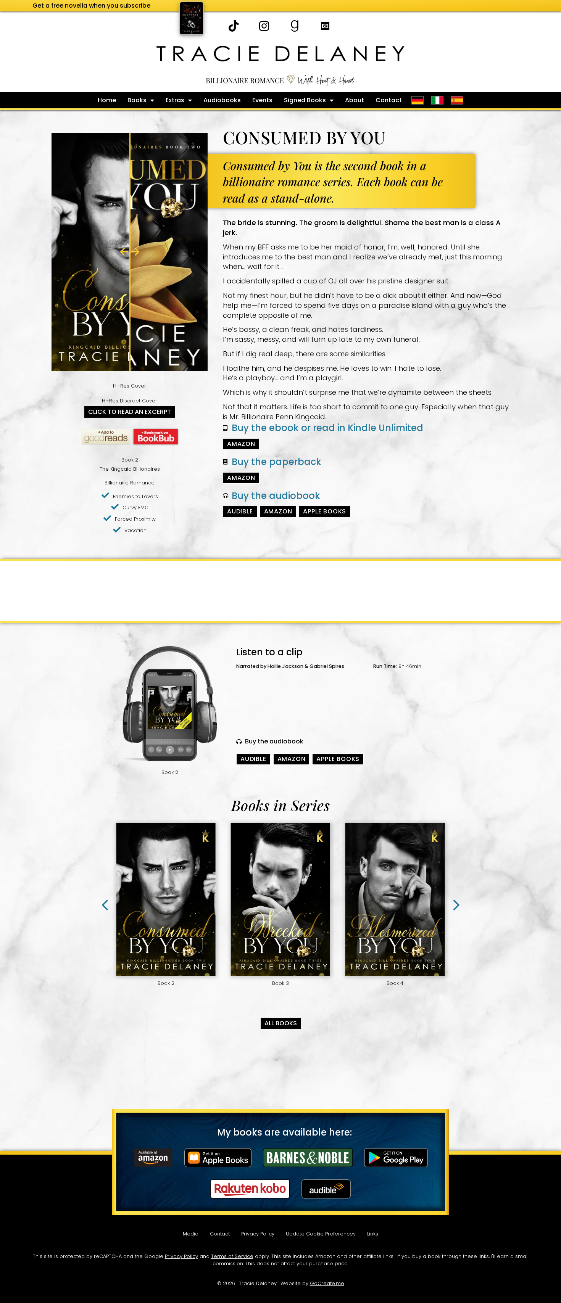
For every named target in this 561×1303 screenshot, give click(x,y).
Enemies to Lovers (135, 496)
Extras (175, 100)
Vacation (135, 530)
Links (372, 1234)
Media (190, 1234)
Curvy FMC (135, 507)
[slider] (129, 251)
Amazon (241, 443)
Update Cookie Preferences (321, 1234)
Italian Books (437, 100)
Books (137, 100)
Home (107, 100)
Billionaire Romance (130, 482)
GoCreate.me (327, 1283)
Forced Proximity (135, 519)
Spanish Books (458, 100)
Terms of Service (232, 1256)
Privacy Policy (257, 1234)
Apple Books (324, 511)
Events (262, 100)
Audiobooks (222, 100)
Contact (389, 100)
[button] (456, 905)
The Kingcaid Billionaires (130, 469)
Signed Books (305, 100)
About (354, 100)
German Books (417, 100)
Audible (240, 511)
